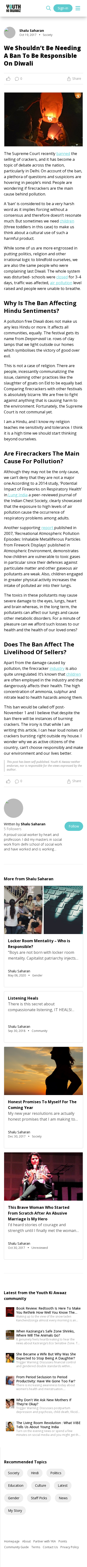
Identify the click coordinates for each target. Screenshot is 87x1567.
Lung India (17, 495)
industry (57, 668)
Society (13, 1473)
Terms (36, 1547)
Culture (40, 1485)
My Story (15, 1510)
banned (63, 153)
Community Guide (16, 1547)
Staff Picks (39, 1498)
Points (62, 1541)
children (67, 221)
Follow (74, 826)
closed (62, 277)
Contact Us (50, 1547)
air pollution (61, 282)
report (47, 527)
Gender (13, 1498)
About (26, 1541)
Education (15, 1485)
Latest (63, 1485)
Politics (55, 1473)
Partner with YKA (45, 1541)
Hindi (35, 1473)
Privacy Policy (69, 1547)
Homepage (12, 1541)
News (63, 1498)
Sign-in (63, 8)
